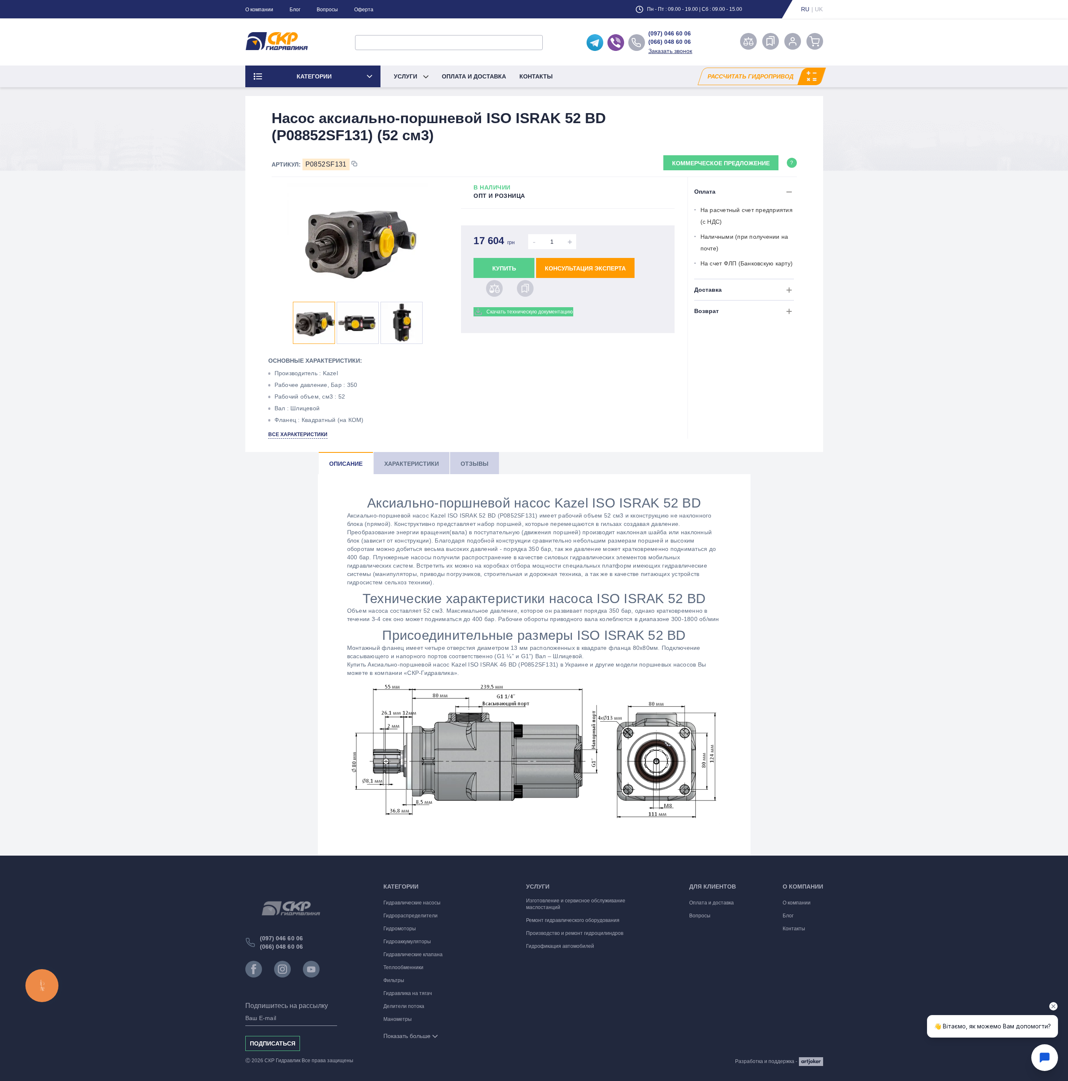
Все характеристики (297, 434)
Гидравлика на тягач (407, 993)
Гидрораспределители (410, 916)
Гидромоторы (399, 929)
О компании (259, 10)
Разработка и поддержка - (766, 1061)
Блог (295, 10)
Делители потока (403, 1006)
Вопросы (327, 10)
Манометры (397, 1019)
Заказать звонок (670, 51)
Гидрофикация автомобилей (560, 946)
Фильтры (393, 980)
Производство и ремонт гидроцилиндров (574, 933)
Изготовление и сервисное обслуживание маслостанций (575, 904)
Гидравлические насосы (412, 903)
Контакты (536, 76)
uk (819, 9)
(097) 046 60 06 (669, 33)
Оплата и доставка (474, 76)
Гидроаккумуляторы (407, 942)
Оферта (363, 10)
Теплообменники (403, 967)
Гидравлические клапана (413, 954)
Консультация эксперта (585, 268)
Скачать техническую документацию (529, 312)
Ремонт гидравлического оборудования (573, 920)
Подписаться (272, 1043)
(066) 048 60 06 (669, 41)
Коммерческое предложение (721, 163)
